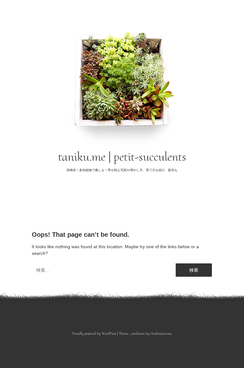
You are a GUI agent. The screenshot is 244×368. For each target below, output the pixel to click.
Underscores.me (161, 333)
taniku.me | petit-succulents (122, 156)
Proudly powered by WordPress (94, 333)
